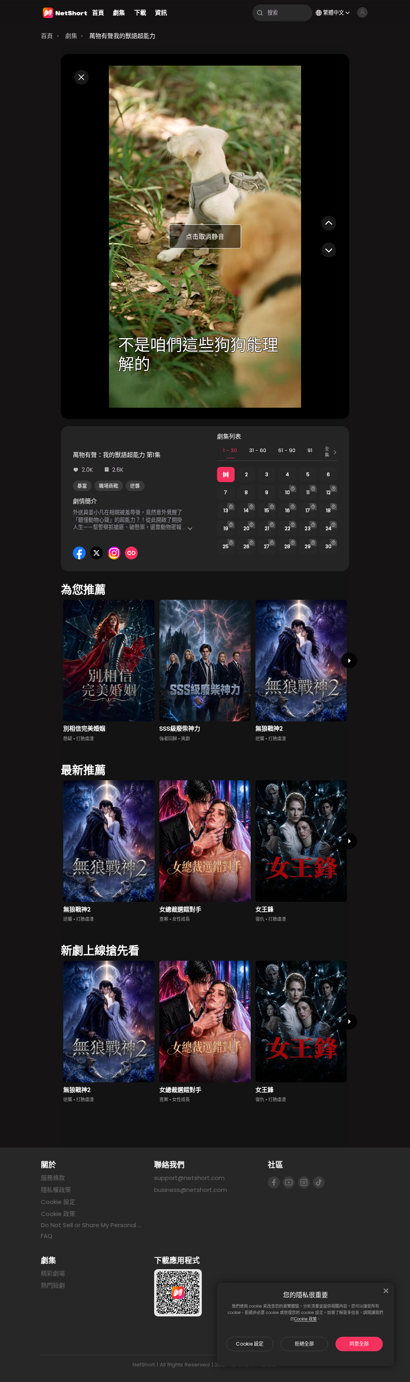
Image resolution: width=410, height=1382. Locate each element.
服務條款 (53, 1178)
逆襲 (135, 486)
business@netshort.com (190, 1190)
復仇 (259, 919)
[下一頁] (349, 660)
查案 (163, 919)
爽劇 (185, 738)
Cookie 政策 (305, 1319)
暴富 (82, 486)
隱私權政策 (56, 1190)
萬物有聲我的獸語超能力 (122, 36)
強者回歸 (168, 738)
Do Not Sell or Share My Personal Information (91, 1225)
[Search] (260, 13)
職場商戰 (108, 486)
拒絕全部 (304, 1343)
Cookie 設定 (249, 1343)
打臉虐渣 (85, 738)
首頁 (47, 36)
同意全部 (359, 1343)
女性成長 (181, 919)
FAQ (46, 1236)
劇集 (71, 36)
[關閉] (386, 1291)
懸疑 (67, 738)
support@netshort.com (189, 1178)
